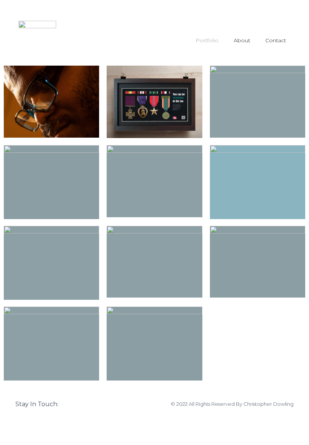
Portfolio (207, 40)
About (242, 40)
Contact (275, 40)
